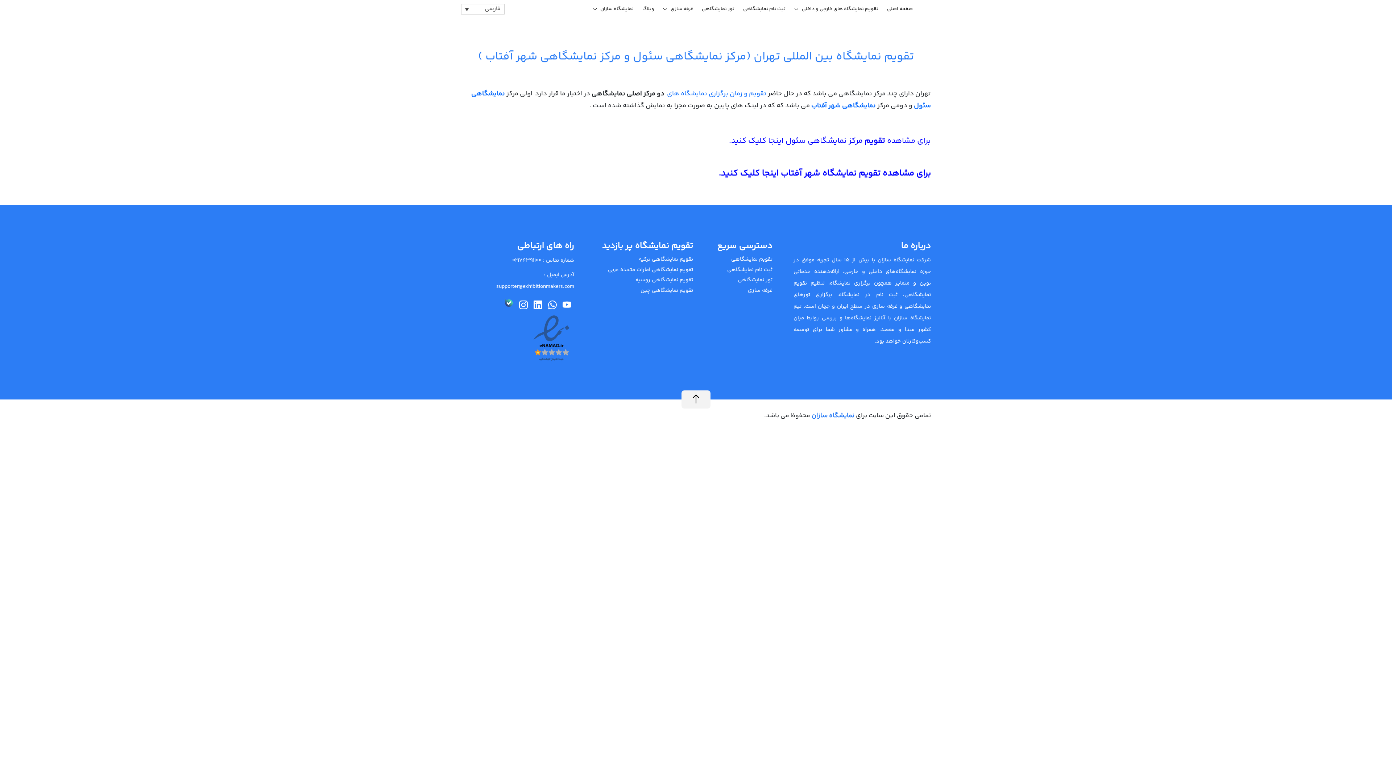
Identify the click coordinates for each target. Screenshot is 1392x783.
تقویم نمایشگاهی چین (667, 290)
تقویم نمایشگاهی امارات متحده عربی (650, 270)
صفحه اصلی (900, 9)
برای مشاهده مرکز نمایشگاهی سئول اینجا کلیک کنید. (830, 141)
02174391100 (527, 260)
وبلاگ (648, 9)
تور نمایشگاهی (718, 9)
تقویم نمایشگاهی (751, 259)
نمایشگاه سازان (617, 9)
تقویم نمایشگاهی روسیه (664, 280)
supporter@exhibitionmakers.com (535, 286)
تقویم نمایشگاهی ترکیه (666, 259)
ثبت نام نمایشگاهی (764, 9)
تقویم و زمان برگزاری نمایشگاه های (716, 93)
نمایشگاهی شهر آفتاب (844, 105)
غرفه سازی (682, 9)
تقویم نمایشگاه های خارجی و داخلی (840, 9)
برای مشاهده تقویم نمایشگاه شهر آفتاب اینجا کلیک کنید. (825, 173)
